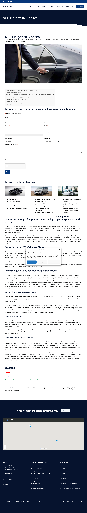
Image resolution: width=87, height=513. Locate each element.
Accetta (32, 262)
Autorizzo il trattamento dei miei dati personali (16, 159)
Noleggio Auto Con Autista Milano (11, 477)
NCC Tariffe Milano (7, 479)
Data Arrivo (47, 138)
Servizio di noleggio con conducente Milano (70, 488)
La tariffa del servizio (14, 101)
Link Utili (9, 104)
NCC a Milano (6, 484)
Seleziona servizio (10, 132)
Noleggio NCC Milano (36, 471)
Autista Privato (34, 478)
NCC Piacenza (63, 471)
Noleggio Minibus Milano (9, 482)
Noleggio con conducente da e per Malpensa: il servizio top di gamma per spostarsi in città (30, 94)
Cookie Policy (81, 501)
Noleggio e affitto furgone (37, 488)
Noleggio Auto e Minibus (66, 476)
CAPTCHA (7, 162)
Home (31, 6)
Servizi (44, 6)
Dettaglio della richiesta (11, 144)
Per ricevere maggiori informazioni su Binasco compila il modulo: (23, 90)
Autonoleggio (34, 476)
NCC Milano (7, 6)
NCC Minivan (60, 6)
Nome (6, 122)
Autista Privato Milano (36, 466)
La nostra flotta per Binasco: (14, 92)
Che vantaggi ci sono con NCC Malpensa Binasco (19, 98)
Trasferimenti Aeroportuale (66, 481)
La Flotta (51, 6)
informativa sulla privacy (14, 156)
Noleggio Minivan (35, 483)
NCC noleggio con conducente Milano (40, 473)
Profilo (37, 6)
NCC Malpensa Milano (8, 487)
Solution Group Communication (35, 501)
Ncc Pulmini (62, 468)
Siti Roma (23, 501)
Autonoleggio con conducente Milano (69, 483)
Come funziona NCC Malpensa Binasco (17, 96)
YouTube (7, 372)
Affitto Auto (62, 473)
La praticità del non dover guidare (17, 103)
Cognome (46, 122)
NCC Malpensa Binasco (11, 387)
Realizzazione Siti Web (14, 501)
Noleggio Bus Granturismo (37, 481)
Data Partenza (8, 138)
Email (46, 125)
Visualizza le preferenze (54, 262)
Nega (42, 262)
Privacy (74, 501)
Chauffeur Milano (35, 486)
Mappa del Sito (67, 501)
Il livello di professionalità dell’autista (17, 99)
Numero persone (48, 132)
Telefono (7, 125)
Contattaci (80, 6)
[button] (59, 249)
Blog (67, 6)
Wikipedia (8, 376)
